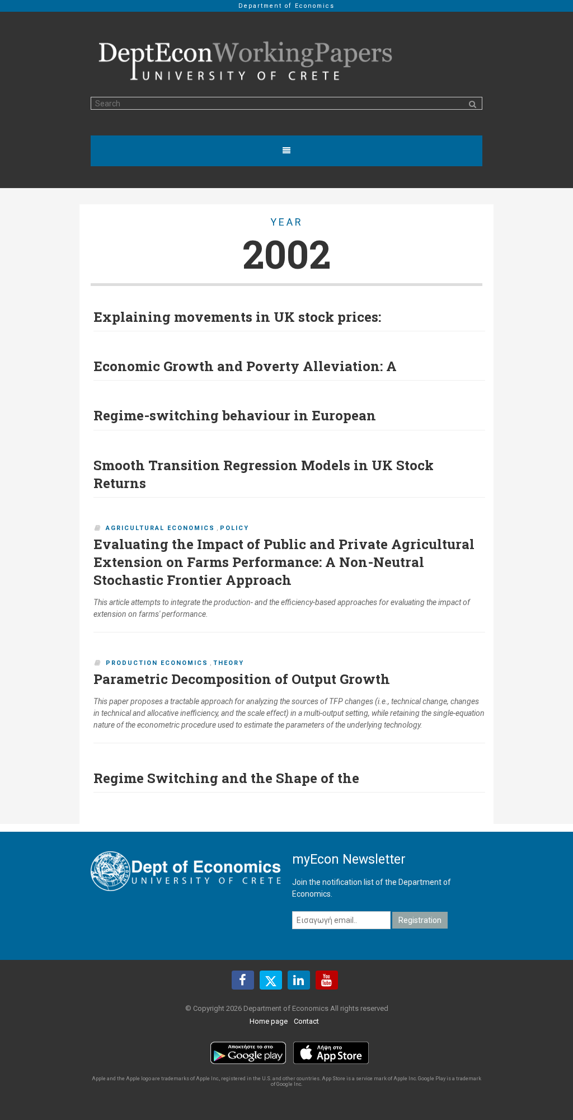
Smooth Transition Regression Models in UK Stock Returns (263, 474)
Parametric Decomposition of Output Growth (241, 679)
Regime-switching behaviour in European (234, 415)
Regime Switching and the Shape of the (226, 778)
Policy (234, 528)
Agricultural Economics (160, 528)
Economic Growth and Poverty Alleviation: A (245, 366)
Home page (269, 1021)
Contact (306, 1021)
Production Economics (157, 663)
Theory (228, 663)
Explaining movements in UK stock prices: (237, 317)
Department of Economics (286, 6)
